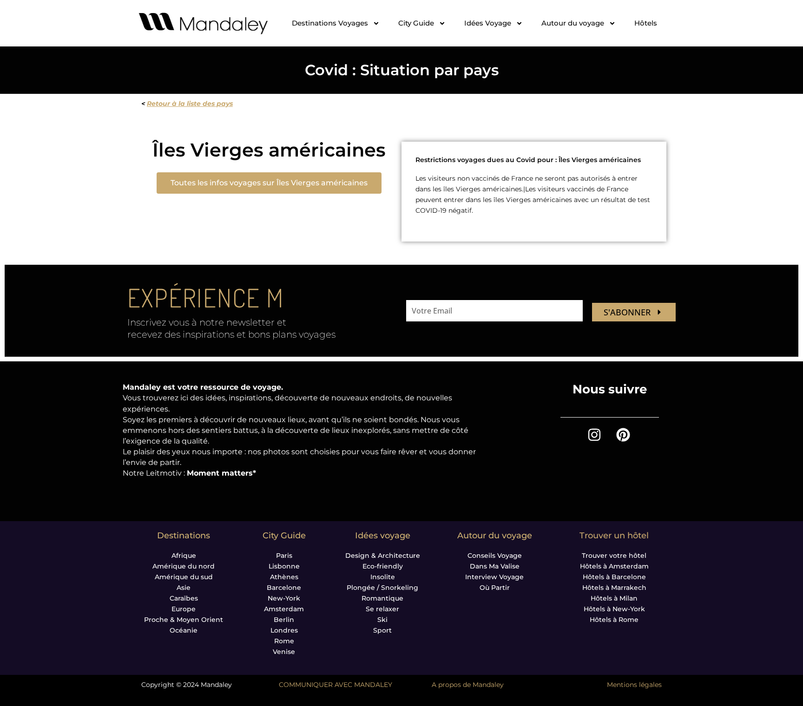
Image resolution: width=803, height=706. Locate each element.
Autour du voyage (572, 23)
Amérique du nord (183, 566)
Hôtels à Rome (614, 619)
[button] (269, 183)
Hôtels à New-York (614, 609)
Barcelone (284, 587)
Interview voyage (494, 577)
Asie (184, 587)
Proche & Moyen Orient (183, 619)
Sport (382, 630)
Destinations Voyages (330, 23)
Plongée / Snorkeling (382, 587)
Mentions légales (634, 684)
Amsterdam (284, 609)
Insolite (382, 577)
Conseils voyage (494, 555)
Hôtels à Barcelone (614, 577)
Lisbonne (284, 566)
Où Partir (495, 587)
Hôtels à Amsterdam (614, 566)
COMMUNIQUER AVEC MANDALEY (335, 684)
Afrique (183, 555)
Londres (284, 630)
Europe (183, 609)
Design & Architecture (382, 555)
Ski (382, 619)
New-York (284, 598)
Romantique (382, 598)
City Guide (416, 23)
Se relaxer (382, 609)
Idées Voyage (487, 23)
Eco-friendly (382, 566)
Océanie (183, 630)
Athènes (284, 577)
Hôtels (645, 23)
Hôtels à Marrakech (614, 587)
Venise (284, 651)
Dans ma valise (495, 566)
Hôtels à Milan (614, 598)
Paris (284, 555)
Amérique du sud (184, 577)
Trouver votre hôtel (614, 555)
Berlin (284, 619)
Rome (284, 641)
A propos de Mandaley (468, 684)
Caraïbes (184, 598)
